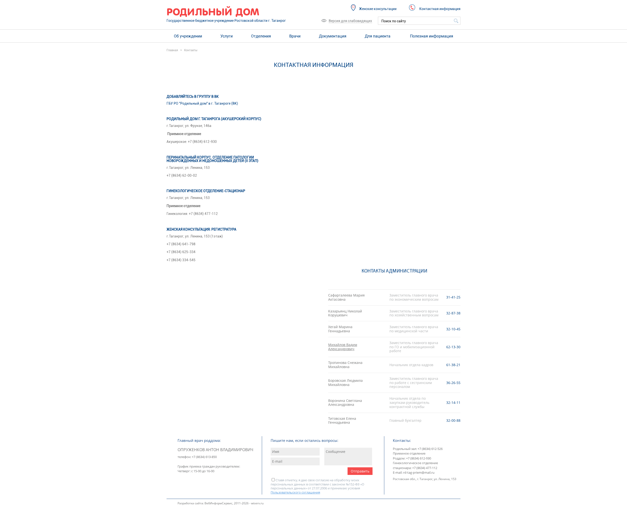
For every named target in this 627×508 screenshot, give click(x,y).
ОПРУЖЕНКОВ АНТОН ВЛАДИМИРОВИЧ (215, 450)
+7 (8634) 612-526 (430, 448)
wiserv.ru (257, 503)
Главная (172, 50)
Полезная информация (431, 36)
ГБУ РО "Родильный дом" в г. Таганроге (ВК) (202, 103)
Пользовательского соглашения (295, 492)
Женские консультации (378, 9)
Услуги (226, 36)
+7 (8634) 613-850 (204, 457)
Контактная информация (439, 9)
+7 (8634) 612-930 (418, 458)
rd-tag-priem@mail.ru (418, 472)
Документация (332, 36)
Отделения (261, 36)
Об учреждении (188, 36)
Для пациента (377, 36)
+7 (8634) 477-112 (424, 468)
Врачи (295, 36)
